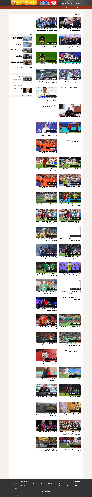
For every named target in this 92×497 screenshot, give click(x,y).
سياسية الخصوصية (15, 487)
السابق (61, 475)
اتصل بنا (15, 485)
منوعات (59, 483)
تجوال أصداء (50, 483)
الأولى (65, 475)
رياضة (75, 12)
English (59, 485)
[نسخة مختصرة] (14, 483)
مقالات (76, 485)
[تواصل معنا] (16, 483)
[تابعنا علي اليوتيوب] (13, 483)
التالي (55, 475)
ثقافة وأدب (33, 483)
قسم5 (42, 483)
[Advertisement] (58, 463)
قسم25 (23, 487)
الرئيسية (80, 12)
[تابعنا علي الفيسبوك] (11, 483)
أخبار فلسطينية (23, 485)
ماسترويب (14, 495)
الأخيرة (51, 475)
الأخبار (68, 483)
